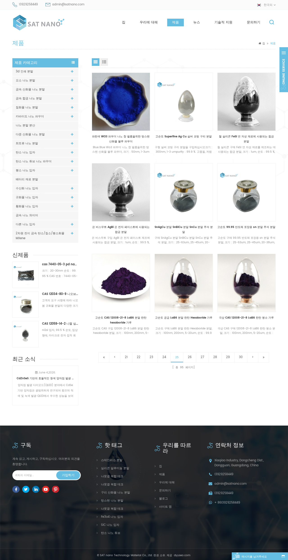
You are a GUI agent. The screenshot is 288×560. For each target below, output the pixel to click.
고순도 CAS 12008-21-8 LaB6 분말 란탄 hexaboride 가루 (120, 320)
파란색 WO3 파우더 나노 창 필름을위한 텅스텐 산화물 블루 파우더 (121, 139)
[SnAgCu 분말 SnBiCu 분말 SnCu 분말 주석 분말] (184, 192)
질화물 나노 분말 (27, 107)
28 (215, 357)
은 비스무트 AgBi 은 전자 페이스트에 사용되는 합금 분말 (121, 229)
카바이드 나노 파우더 (30, 116)
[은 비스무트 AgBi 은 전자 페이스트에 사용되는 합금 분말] (121, 192)
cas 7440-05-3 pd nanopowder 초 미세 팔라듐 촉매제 (60, 264)
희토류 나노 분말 (27, 143)
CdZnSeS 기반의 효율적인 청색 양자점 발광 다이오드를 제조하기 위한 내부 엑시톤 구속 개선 (45, 378)
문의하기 (253, 22)
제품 (175, 22)
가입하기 (68, 475)
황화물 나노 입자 (27, 206)
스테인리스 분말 (111, 460)
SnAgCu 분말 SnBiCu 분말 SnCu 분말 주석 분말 (184, 229)
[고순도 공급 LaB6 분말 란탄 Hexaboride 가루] (184, 283)
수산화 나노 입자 (27, 188)
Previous (14, 382)
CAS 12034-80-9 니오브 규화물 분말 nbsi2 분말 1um (60, 294)
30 (241, 357)
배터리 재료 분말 (27, 179)
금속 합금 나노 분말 (29, 98)
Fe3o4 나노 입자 (112, 517)
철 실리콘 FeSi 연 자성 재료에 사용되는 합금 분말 (246, 139)
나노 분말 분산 (25, 125)
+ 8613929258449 (227, 502)
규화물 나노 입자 (27, 197)
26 (189, 357)
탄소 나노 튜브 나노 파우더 (34, 161)
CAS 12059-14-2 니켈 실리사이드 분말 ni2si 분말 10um (60, 323)
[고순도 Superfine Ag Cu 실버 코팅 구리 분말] (184, 102)
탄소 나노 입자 (25, 152)
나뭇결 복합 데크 (112, 476)
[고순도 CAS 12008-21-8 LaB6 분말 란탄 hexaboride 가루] (121, 283)
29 (228, 357)
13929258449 (28, 4)
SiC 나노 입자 (110, 525)
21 (126, 357)
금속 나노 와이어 (27, 215)
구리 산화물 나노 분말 (115, 492)
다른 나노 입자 (25, 224)
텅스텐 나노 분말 (112, 500)
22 (138, 357)
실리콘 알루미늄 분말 (115, 468)
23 (151, 357)
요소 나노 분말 (25, 80)
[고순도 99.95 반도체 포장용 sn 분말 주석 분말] (246, 192)
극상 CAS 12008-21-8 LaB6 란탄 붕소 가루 (246, 318)
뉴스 (196, 22)
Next (76, 382)
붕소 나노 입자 (25, 170)
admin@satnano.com (68, 4)
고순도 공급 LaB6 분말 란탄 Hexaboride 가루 (183, 318)
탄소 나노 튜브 (110, 533)
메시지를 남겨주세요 (254, 557)
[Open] (283, 69)
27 (202, 357)
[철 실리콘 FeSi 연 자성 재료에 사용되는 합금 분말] (246, 102)
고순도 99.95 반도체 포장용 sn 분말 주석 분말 (246, 227)
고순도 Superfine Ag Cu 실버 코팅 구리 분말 (183, 136)
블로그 (163, 498)
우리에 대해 (149, 22)
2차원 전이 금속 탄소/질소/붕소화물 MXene (40, 236)
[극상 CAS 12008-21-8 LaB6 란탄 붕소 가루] (246, 283)
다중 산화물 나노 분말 (30, 134)
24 (164, 357)
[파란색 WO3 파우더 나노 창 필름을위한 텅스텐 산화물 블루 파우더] (121, 102)
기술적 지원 (223, 22)
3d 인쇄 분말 (24, 71)
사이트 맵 (165, 506)
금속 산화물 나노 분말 (30, 89)
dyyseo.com (181, 555)
